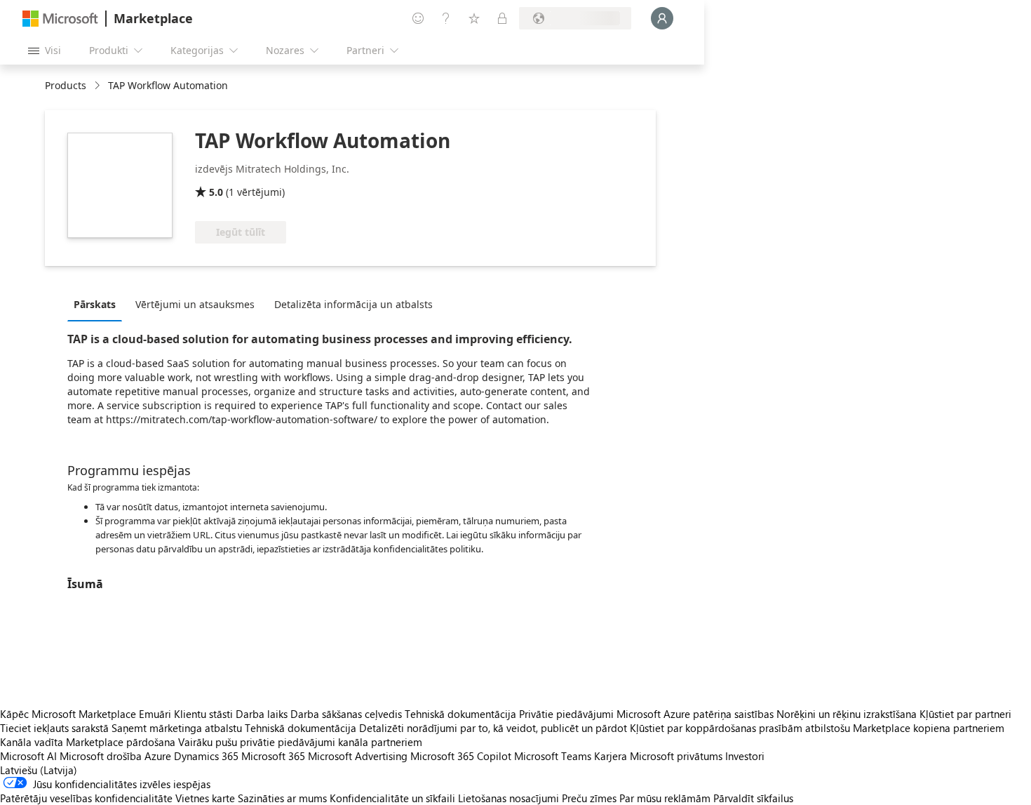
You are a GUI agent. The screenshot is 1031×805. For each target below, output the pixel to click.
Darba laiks (262, 714)
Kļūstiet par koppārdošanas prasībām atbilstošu (740, 728)
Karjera (610, 756)
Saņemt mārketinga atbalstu (177, 728)
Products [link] (65, 85)
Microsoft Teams (552, 756)
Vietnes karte (205, 798)
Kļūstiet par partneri (965, 714)
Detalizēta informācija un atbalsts (353, 304)
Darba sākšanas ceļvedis (346, 714)
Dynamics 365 (206, 756)
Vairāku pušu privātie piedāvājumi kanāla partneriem (300, 742)
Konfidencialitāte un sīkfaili (392, 798)
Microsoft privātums (676, 756)
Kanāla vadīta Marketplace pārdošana (87, 742)
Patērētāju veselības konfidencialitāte (86, 798)
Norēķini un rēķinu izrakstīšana (846, 714)
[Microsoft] (60, 19)
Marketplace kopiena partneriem (928, 728)
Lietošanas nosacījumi (508, 798)
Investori (744, 756)
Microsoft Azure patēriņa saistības (696, 714)
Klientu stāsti (203, 714)
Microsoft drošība (101, 756)
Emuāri (155, 714)
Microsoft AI (28, 756)
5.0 (216, 192)
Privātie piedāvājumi (566, 714)
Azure (157, 756)
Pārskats (95, 304)
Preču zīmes (589, 798)
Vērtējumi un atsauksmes (195, 304)
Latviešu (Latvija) (38, 770)
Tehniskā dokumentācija (460, 714)
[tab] (98, 303)
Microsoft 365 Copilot (460, 756)
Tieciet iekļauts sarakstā (54, 728)
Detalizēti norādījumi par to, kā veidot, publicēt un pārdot (493, 728)
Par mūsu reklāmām (664, 798)
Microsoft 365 (273, 756)
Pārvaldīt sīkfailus (753, 798)
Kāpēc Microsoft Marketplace (68, 714)
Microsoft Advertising (357, 756)
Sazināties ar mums (282, 798)
